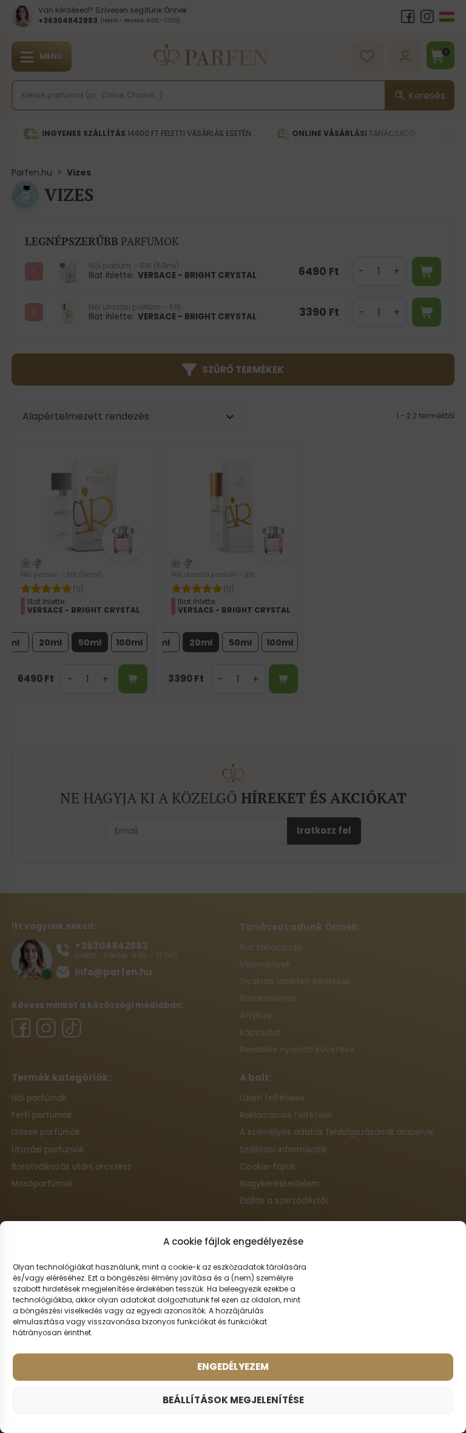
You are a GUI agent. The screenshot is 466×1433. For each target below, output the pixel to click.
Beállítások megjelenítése (233, 1400)
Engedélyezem (233, 1366)
